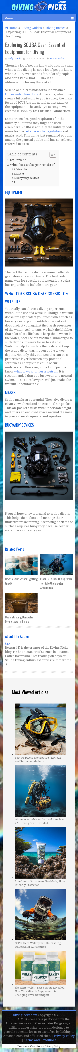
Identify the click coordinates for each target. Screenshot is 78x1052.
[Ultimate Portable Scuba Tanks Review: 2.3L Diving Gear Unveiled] (40, 790)
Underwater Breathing (21, 94)
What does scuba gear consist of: (32, 165)
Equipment (18, 160)
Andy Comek (14, 58)
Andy (7, 644)
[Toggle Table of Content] (51, 155)
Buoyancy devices (27, 177)
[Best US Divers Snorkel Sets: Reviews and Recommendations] (40, 729)
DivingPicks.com (25, 1015)
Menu (8, 18)
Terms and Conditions (40, 1040)
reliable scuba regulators (43, 131)
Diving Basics (57, 58)
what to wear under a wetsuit (36, 371)
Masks (20, 173)
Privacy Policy (64, 1036)
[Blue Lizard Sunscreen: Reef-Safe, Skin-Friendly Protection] (40, 852)
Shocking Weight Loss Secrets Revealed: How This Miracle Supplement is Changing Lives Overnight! (40, 991)
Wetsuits (22, 169)
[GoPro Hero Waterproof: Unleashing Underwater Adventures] (40, 914)
